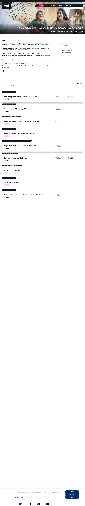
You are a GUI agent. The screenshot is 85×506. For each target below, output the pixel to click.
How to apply (65, 45)
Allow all (72, 491)
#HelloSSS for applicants (67, 50)
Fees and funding (65, 48)
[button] (42, 17)
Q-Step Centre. (38, 53)
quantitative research (10, 53)
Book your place (8, 71)
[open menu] (81, 5)
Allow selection (72, 494)
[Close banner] (81, 490)
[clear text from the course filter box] (81, 86)
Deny (72, 497)
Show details (53, 504)
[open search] (77, 5)
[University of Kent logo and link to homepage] (6, 5)
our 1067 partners (21, 492)
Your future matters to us (67, 52)
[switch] (30, 504)
